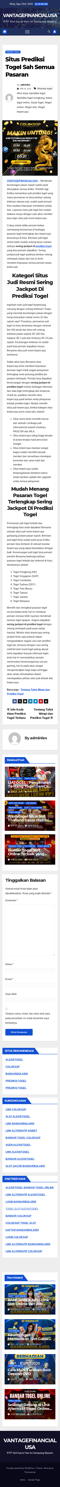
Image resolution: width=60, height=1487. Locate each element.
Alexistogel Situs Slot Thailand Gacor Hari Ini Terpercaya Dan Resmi (28, 820)
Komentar (11, 900)
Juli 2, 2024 (17, 1379)
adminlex (25, 84)
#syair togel (37, 102)
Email (9, 979)
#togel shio (31, 107)
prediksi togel (44, 246)
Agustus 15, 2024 (20, 1309)
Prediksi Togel (13, 52)
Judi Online (31, 803)
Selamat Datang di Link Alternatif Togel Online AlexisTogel (29, 1409)
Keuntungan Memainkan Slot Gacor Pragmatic (28, 1339)
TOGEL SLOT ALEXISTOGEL (22, 1209)
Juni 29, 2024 (18, 1414)
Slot (27, 807)
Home (22, 1480)
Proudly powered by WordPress (21, 1468)
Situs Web (11, 994)
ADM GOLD (33, 792)
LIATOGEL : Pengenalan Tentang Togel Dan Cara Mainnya (30, 786)
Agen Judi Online (16, 803)
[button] (49, 31)
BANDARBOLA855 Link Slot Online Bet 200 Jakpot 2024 (28, 1304)
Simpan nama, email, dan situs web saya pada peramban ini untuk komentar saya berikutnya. (27, 1018)
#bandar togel (44, 88)
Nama (9, 964)
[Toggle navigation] (27, 31)
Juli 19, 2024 (18, 1344)
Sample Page (34, 1480)
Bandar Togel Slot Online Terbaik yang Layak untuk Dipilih (26, 854)
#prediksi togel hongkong (30, 98)
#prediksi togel (37, 93)
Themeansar (29, 1472)
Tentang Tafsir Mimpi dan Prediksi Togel (41, 713)
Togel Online (30, 778)
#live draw (22, 93)
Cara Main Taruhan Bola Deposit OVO (29, 1372)
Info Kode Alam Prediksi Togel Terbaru (16, 713)
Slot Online (36, 807)
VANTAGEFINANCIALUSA (30, 15)
